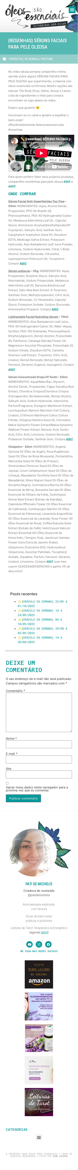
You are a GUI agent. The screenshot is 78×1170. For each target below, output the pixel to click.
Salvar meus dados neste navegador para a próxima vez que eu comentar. (37, 789)
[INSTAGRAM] (39, 944)
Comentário (15, 690)
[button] (72, 9)
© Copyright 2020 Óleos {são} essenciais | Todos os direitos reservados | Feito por (39, 1154)
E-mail (11, 753)
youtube (47, 59)
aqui (67, 181)
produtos (16, 59)
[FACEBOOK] (48, 944)
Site (8, 768)
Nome (11, 738)
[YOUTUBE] (29, 944)
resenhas (32, 59)
